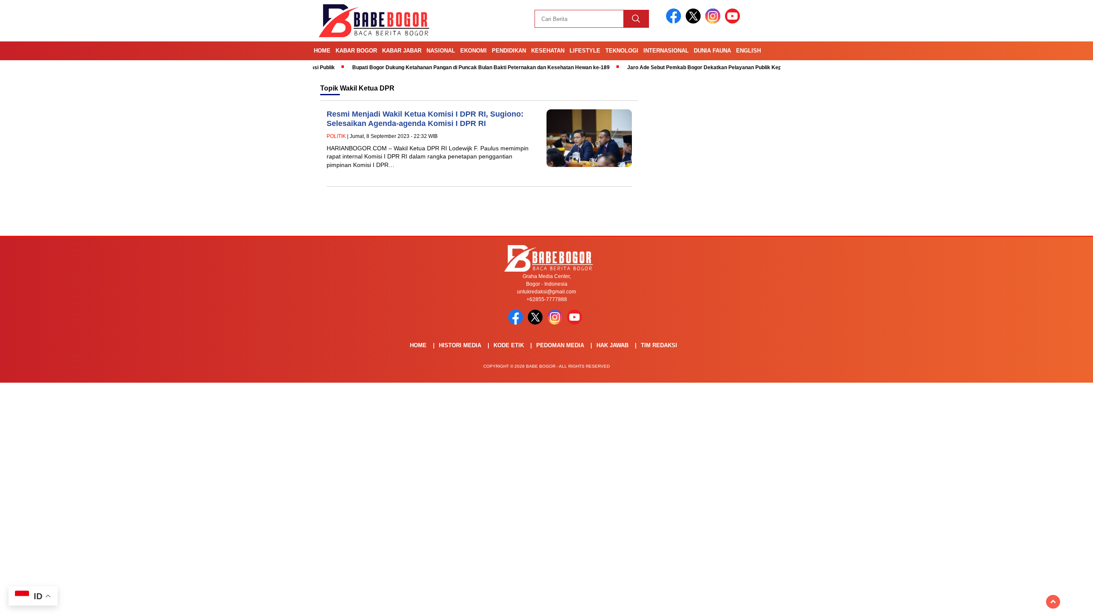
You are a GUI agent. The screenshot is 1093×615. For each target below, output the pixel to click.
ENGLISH (748, 50)
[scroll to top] (1053, 601)
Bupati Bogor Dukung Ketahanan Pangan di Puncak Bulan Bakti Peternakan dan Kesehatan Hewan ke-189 (458, 67)
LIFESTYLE (585, 50)
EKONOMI (473, 50)
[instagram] (714, 21)
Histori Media (460, 345)
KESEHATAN (547, 50)
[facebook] (675, 21)
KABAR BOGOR (356, 50)
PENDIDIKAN (509, 50)
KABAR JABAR (401, 50)
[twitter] (695, 21)
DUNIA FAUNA (712, 50)
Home (322, 50)
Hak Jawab (612, 345)
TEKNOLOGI (621, 50)
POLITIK (336, 136)
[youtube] (734, 21)
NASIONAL (441, 50)
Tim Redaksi (659, 345)
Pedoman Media (560, 345)
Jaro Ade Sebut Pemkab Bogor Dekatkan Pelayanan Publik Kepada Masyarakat (701, 67)
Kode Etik (509, 345)
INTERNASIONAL (666, 50)
